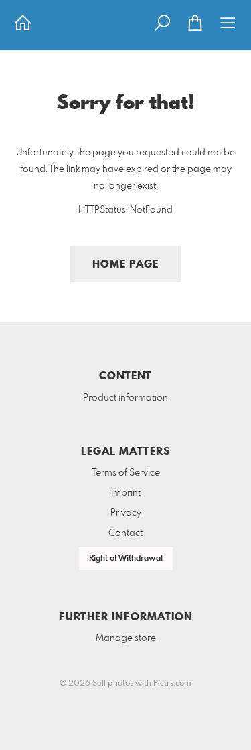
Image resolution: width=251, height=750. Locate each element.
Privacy (125, 513)
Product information (125, 398)
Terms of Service (126, 473)
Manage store (126, 638)
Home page (125, 264)
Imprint (126, 493)
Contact (125, 533)
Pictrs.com (172, 684)
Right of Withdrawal (126, 559)
